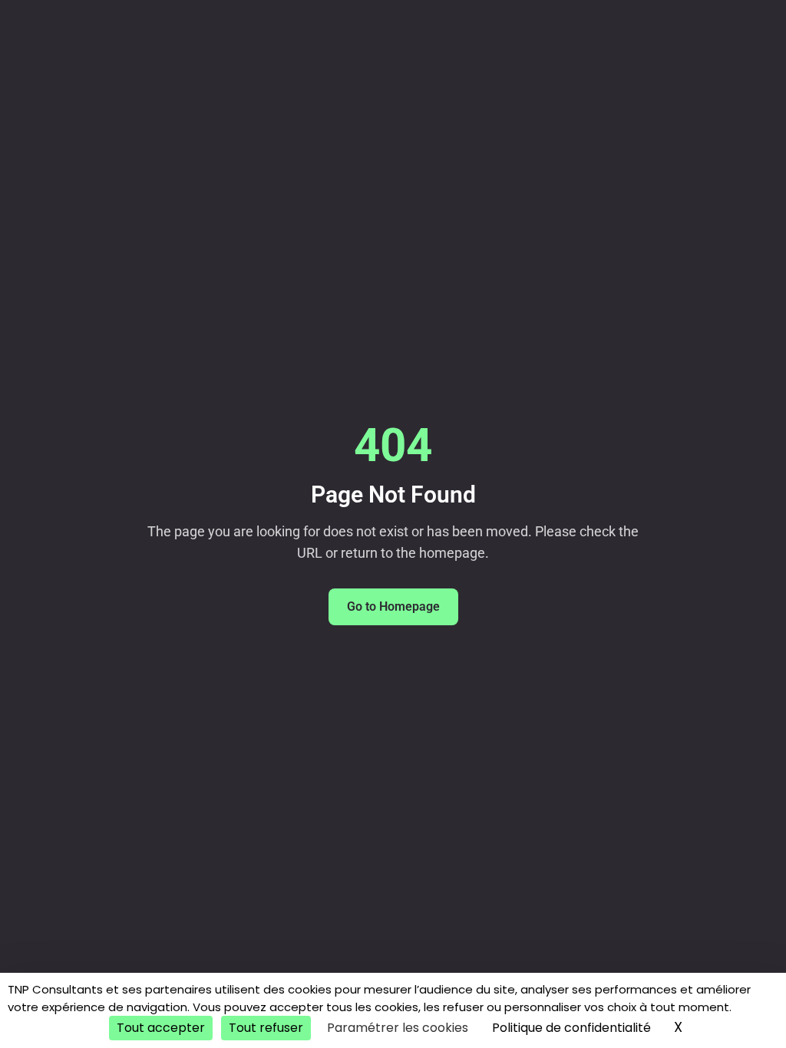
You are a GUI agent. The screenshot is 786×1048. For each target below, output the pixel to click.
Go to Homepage (393, 606)
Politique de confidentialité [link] (571, 1027)
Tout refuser (266, 1027)
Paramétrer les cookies (397, 1027)
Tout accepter (161, 1027)
